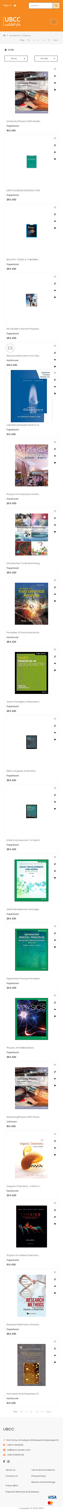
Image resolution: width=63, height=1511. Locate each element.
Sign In (7, 5)
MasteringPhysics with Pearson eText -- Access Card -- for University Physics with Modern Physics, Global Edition (24, 1116)
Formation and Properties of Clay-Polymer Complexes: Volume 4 (24, 1393)
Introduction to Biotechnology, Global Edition (24, 563)
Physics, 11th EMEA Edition (20, 1047)
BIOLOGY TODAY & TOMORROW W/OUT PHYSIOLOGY (24, 259)
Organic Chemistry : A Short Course (24, 1186)
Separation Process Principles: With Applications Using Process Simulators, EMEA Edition (24, 978)
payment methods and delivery (22, 1491)
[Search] (56, 5)
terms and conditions (43, 1469)
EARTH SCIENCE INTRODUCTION (23, 190)
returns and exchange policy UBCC (30, 1484)
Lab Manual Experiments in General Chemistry (24, 424)
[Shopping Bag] (15, 5)
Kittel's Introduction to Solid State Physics (24, 840)
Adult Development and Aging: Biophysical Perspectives (24, 909)
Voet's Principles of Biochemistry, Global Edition (24, 701)
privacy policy (39, 1476)
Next (55, 40)
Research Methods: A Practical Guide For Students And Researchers (24, 1324)
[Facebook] (4, 1461)
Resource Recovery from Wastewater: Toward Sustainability (24, 355)
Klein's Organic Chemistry (21, 770)
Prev (22, 40)
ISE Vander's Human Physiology (24, 328)
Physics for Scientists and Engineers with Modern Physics (24, 494)
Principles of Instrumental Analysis (24, 632)
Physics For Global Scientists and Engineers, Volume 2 (24, 1255)
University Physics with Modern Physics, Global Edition (24, 121)
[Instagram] (8, 1461)
